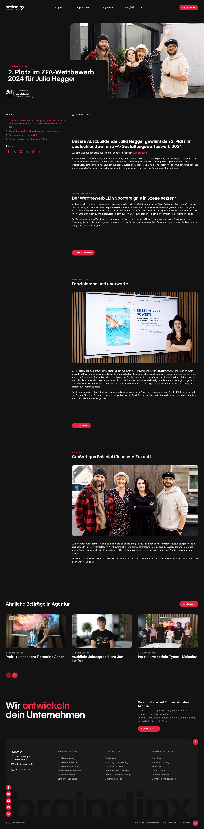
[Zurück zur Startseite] (15, 7)
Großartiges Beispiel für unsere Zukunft (28, 139)
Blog (127, 7)
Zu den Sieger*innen (83, 253)
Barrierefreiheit (169, 823)
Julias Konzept (81, 426)
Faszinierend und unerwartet (22, 135)
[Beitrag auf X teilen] (15, 151)
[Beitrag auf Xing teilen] (27, 151)
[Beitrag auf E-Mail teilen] (40, 151)
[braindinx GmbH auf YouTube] (8, 807)
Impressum (139, 823)
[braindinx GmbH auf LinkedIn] (8, 801)
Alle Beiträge (188, 604)
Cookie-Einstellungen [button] (188, 823)
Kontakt (145, 7)
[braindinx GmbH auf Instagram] (8, 794)
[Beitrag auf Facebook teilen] (8, 151)
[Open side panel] (195, 823)
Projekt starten (188, 7)
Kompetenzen (82, 7)
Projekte (59, 7)
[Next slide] (15, 675)
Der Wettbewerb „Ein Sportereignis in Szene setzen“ (34, 131)
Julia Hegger (139, 152)
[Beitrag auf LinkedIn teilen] (21, 151)
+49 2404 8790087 (23, 769)
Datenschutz (153, 823)
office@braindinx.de (24, 764)
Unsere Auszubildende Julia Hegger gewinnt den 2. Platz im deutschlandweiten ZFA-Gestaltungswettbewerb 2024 (36, 123)
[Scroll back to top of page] (195, 742)
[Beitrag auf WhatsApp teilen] (33, 151)
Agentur (107, 7)
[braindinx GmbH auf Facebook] (8, 787)
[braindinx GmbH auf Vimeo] (8, 814)
